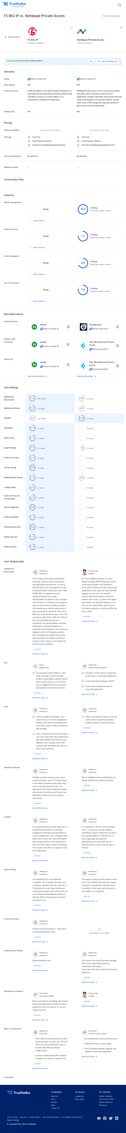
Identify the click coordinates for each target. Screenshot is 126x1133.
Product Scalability (11, 517)
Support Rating (10, 448)
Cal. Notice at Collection (71, 1117)
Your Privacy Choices (51, 1117)
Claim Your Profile (106, 1099)
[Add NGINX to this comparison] (68, 326)
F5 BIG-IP (33, 40)
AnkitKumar (93, 665)
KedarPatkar (43, 993)
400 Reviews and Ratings (36, 43)
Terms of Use (12, 1117)
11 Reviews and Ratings (84, 43)
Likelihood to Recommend (9, 398)
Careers (54, 1102)
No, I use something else (107, 61)
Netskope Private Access (90, 40)
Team (53, 1099)
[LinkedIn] (117, 1118)
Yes (91, 61)
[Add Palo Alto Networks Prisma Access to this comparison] (117, 345)
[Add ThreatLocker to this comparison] (117, 326)
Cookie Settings (13, 1120)
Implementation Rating (13, 478)
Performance (9, 438)
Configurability (10, 487)
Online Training (10, 468)
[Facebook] (105, 1118)
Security (23, 1117)
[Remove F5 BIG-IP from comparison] (72, 27)
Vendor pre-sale (10, 547)
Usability (7, 418)
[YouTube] (99, 1118)
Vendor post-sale (10, 537)
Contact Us (55, 1108)
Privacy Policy (34, 1117)
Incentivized (37, 649)
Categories (79, 1096)
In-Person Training (11, 458)
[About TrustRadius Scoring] (29, 79)
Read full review (39, 654)
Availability (8, 428)
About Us (54, 1096)
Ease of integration (11, 507)
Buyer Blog (79, 1099)
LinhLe (41, 665)
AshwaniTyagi (93, 571)
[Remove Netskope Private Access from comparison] (121, 27)
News (53, 1105)
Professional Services (12, 527)
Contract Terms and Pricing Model (12, 497)
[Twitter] (111, 1118)
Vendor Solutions (105, 1096)
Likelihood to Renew (12, 408)
